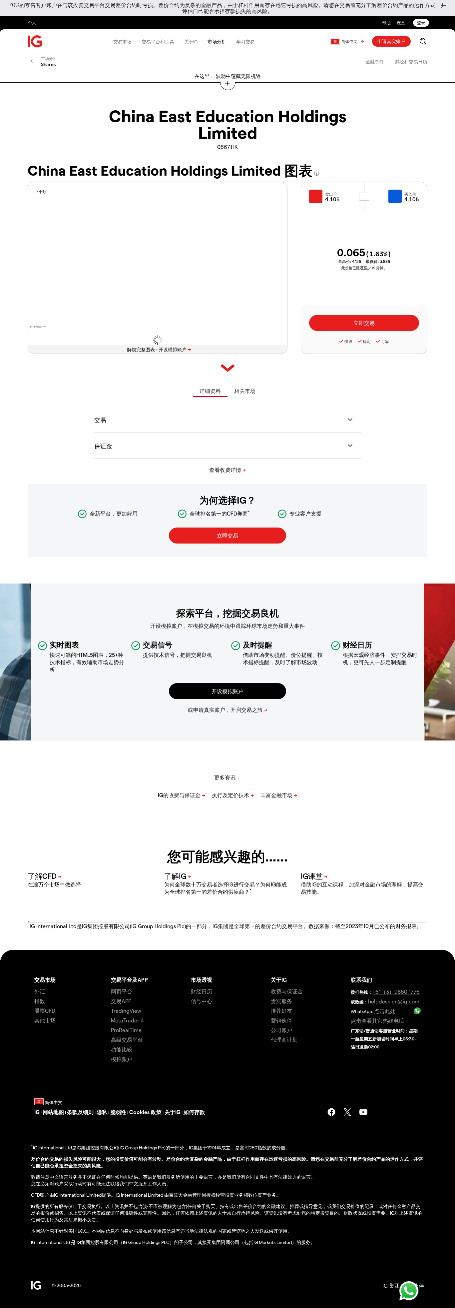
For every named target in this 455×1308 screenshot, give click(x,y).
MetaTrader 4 (127, 1020)
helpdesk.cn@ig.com (393, 1001)
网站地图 (53, 1112)
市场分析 (217, 41)
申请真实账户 (391, 41)
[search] (422, 41)
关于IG (191, 41)
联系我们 (361, 979)
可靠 (385, 341)
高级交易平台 (127, 1039)
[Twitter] (347, 1112)
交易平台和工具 (158, 41)
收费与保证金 (287, 991)
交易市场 (122, 41)
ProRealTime (126, 1030)
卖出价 (331, 194)
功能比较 (121, 1049)
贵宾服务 (281, 1001)
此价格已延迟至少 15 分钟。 (364, 268)
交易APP (121, 1001)
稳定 (367, 341)
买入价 (410, 194)
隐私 (102, 1112)
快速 (348, 341)
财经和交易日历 (411, 61)
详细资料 (210, 391)
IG (37, 1112)
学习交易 (245, 41)
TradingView (126, 1010)
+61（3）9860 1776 (396, 991)
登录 (421, 22)
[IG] (35, 41)
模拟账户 (121, 1059)
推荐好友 (281, 1010)
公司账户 (281, 1030)
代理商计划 (284, 1039)
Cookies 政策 (145, 1112)
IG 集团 (391, 1285)
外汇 (39, 991)
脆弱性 (118, 1112)
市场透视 (201, 979)
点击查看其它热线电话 (377, 1020)
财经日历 (201, 991)
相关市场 (244, 391)
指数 (39, 1001)
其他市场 (45, 1020)
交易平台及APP (129, 979)
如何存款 (194, 1112)
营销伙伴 (281, 1020)
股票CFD (44, 1010)
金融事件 (374, 61)
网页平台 (121, 991)
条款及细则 (80, 1112)
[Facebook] (331, 1112)
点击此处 (384, 1011)
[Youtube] (363, 1112)
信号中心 (201, 1001)
